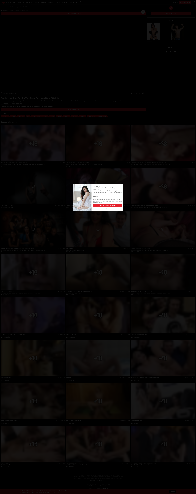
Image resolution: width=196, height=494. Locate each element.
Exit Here (107, 208)
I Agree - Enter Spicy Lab (107, 205)
